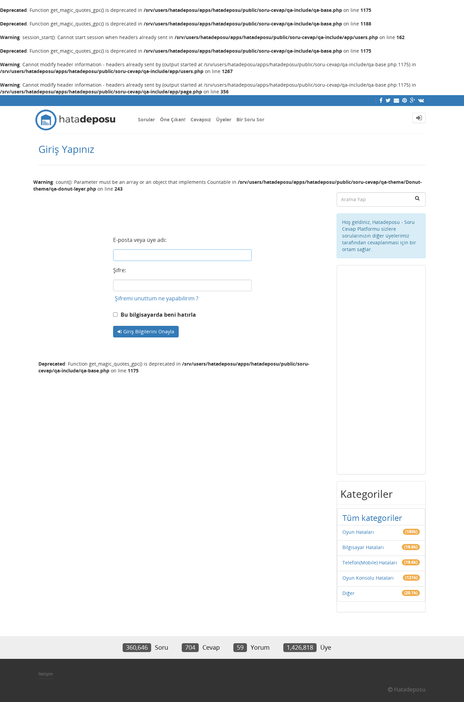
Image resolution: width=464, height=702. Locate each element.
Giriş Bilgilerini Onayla (148, 331)
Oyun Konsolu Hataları (368, 578)
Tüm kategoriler (372, 517)
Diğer (348, 593)
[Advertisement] (182, 210)
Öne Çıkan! (172, 119)
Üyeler (223, 119)
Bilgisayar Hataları (363, 547)
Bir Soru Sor (250, 119)
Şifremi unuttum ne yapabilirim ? (156, 298)
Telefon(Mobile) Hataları (369, 562)
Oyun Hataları (358, 532)
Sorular (146, 119)
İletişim (45, 674)
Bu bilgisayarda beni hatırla (157, 314)
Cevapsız (201, 119)
